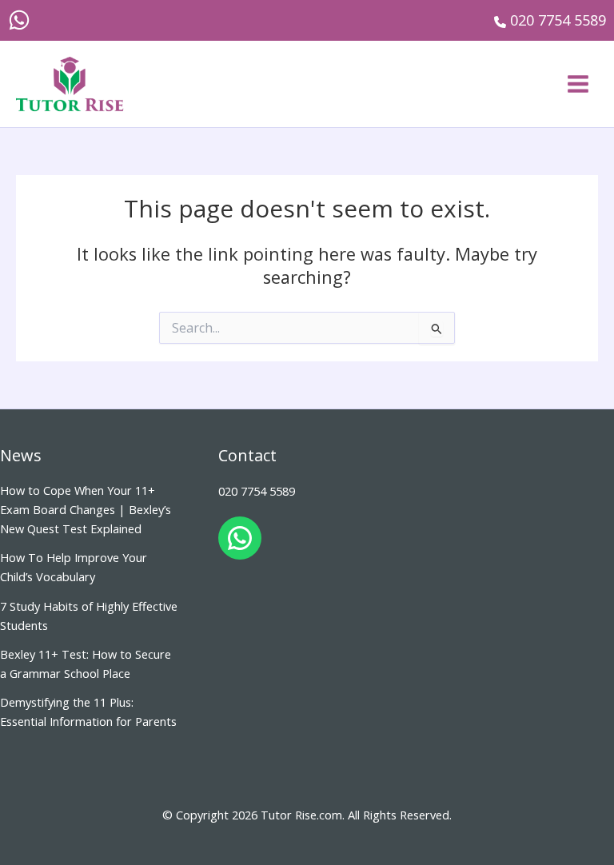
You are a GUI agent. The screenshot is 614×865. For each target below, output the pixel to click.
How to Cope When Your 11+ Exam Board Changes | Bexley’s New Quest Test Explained (85, 509)
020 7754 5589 (256, 491)
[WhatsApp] (19, 20)
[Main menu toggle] (578, 84)
